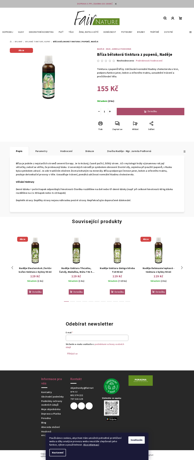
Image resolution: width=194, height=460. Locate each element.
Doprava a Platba (51, 413)
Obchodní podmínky (52, 396)
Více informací (91, 444)
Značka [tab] (129, 151)
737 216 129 (76, 399)
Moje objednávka (50, 409)
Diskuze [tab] (89, 151)
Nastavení (57, 452)
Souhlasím (136, 440)
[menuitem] (7, 32)
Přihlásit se (72, 353)
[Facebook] (73, 405)
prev (12, 267)
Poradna (46, 418)
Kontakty (46, 392)
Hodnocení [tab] (66, 151)
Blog (43, 422)
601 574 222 (76, 395)
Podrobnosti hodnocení (149, 60)
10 (127, 301)
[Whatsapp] (89, 405)
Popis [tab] (19, 151)
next (181, 267)
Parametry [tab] (41, 151)
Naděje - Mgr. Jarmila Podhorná (114, 49)
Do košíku (152, 111)
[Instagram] (81, 405)
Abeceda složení (50, 427)
